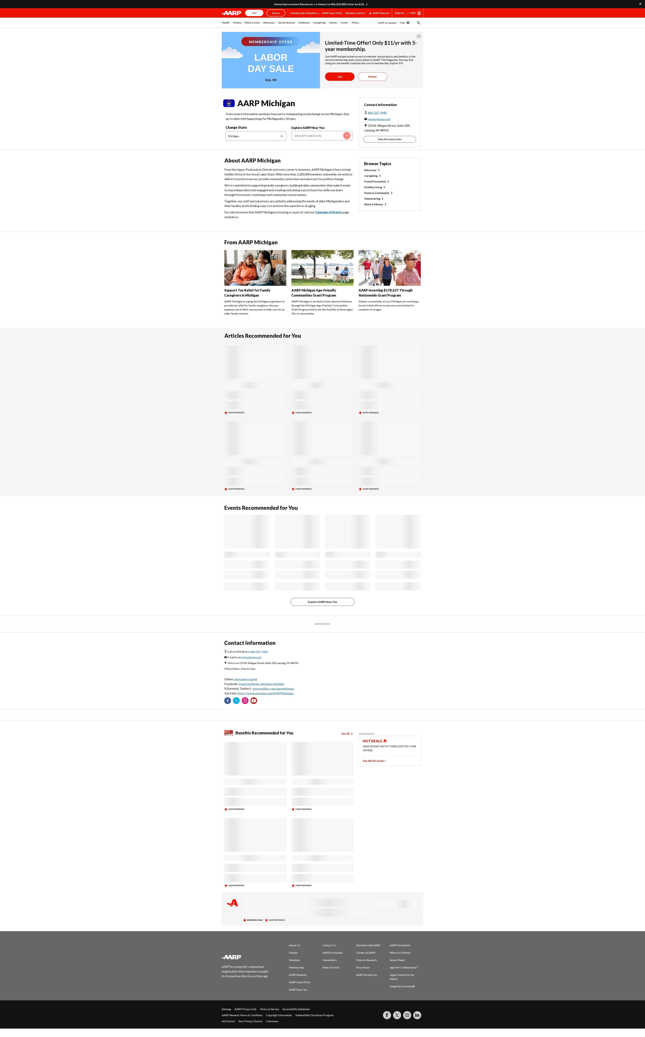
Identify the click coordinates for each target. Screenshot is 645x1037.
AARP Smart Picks (332, 13)
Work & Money (373, 204)
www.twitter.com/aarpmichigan (273, 688)
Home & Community (376, 192)
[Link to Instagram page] (245, 700)
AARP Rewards (381, 13)
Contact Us (329, 945)
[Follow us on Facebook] (227, 700)
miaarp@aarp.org (379, 119)
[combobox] (321, 135)
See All (345, 733)
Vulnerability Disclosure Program (314, 1015)
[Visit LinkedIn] (417, 1015)
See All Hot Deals (373, 760)
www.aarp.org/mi (245, 679)
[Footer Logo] (245, 957)
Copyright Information (279, 1015)
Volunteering (372, 198)
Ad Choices (228, 1021)
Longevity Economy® (402, 986)
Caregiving (371, 175)
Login (413, 12)
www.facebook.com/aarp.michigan (261, 684)
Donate (293, 952)
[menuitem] (226, 24)
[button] (418, 23)
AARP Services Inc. (367, 974)
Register (400, 12)
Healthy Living (373, 187)
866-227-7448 (377, 113)
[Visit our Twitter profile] (236, 700)
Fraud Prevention (375, 181)
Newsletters (329, 960)
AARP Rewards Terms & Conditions (242, 1015)
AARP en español (387, 22)
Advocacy (370, 170)
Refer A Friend (330, 967)
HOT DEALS (372, 741)
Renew (372, 76)
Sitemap (226, 1009)
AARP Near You (298, 989)
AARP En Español (332, 952)
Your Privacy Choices (250, 1021)
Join (339, 76)
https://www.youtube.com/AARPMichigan (265, 693)
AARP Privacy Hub (245, 1009)
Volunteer (294, 960)
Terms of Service (269, 1009)
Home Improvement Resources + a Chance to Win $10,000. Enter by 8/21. (319, 4)
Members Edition (355, 13)
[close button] (419, 36)
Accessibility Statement (296, 1009)
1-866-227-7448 (258, 651)
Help (402, 22)
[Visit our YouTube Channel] (253, 700)
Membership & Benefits (304, 13)
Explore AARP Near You (308, 128)
